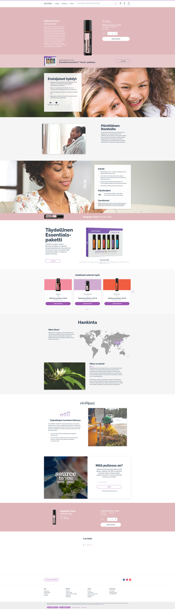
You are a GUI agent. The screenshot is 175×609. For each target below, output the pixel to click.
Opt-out (65, 607)
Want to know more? (76, 607)
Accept (52, 607)
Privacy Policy (84, 607)
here (103, 604)
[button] (86, 309)
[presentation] (133, 291)
